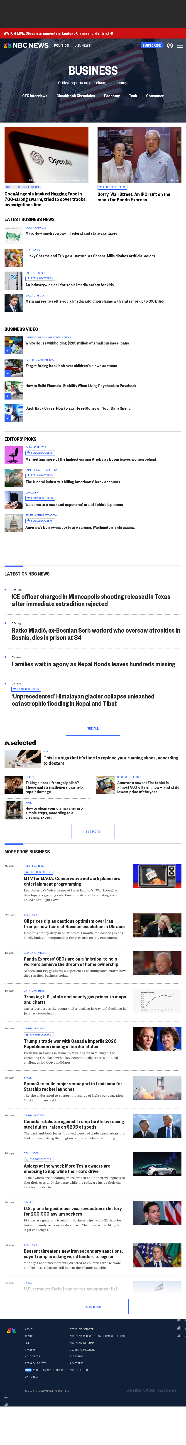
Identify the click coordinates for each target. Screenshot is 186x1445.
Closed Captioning (82, 1349)
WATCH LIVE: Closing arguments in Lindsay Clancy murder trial (56, 33)
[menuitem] (61, 45)
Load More (93, 1307)
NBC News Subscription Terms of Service (98, 1336)
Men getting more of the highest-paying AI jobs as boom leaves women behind (90, 459)
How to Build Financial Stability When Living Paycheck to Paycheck (80, 385)
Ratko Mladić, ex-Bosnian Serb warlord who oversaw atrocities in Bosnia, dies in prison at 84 (96, 633)
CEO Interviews (34, 95)
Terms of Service (81, 1329)
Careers (30, 1349)
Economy (112, 95)
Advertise (76, 1363)
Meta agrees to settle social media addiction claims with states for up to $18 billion (95, 300)
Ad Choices (32, 1356)
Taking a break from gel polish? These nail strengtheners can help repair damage (54, 787)
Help (28, 1342)
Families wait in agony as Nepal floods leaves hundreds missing (93, 664)
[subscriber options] (170, 45)
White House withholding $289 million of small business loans (77, 342)
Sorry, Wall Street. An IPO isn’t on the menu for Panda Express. (134, 196)
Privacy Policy (35, 1363)
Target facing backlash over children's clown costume (71, 365)
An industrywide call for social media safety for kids (69, 284)
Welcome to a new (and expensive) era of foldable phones (74, 504)
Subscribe (76, 1356)
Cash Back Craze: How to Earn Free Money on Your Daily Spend (78, 408)
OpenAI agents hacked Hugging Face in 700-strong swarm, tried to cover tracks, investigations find (46, 198)
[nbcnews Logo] (11, 1330)
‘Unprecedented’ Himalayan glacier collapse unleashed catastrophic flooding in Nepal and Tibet (83, 699)
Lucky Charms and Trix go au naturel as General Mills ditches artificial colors (90, 255)
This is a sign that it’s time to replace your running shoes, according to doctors (111, 760)
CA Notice (31, 1376)
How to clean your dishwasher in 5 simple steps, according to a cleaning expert (54, 812)
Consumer (155, 95)
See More (93, 831)
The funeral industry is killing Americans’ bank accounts (72, 481)
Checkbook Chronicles (75, 95)
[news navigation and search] (180, 45)
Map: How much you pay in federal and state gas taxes (71, 233)
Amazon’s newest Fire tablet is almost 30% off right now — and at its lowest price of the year (148, 787)
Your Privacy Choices (48, 1370)
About (28, 1329)
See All (93, 728)
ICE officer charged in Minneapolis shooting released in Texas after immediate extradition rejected (91, 600)
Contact (30, 1336)
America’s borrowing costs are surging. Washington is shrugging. (80, 527)
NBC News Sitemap (81, 1342)
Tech (133, 95)
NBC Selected (79, 1370)
